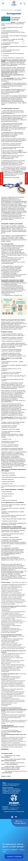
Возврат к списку (6, 776)
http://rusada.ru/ (5, 757)
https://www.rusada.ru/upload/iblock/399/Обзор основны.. (12, 75)
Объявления (10, 10)
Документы (4, 749)
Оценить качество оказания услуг (14, 811)
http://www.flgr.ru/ (7, 772)
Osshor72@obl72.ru (11, 809)
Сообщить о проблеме (14, 856)
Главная (3, 10)
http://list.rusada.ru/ (12, 764)
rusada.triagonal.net (9, 553)
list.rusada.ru (8, 400)
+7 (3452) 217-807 (14, 808)
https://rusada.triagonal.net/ (8, 760)
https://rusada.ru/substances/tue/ (10, 769)
